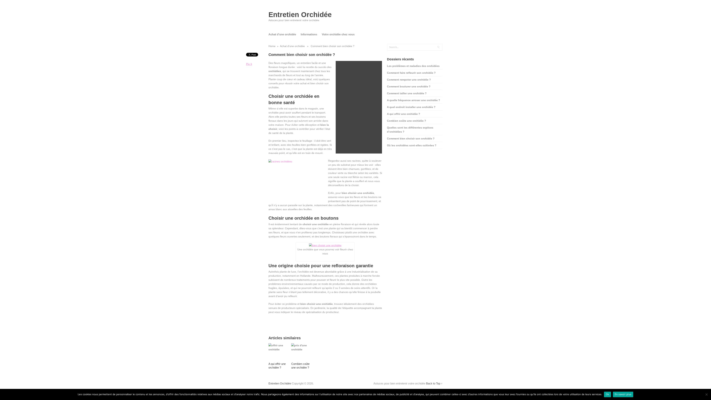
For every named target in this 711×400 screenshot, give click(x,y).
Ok (607, 394)
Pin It (249, 64)
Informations (309, 34)
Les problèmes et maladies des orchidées (413, 65)
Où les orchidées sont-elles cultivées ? (411, 145)
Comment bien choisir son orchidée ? (411, 138)
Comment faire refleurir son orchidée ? (411, 72)
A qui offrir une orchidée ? (403, 113)
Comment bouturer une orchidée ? (408, 86)
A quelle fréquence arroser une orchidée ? (413, 100)
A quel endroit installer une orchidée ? (411, 107)
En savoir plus (623, 394)
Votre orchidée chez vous (338, 34)
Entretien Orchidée (300, 15)
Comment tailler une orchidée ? (407, 93)
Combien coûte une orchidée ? (406, 120)
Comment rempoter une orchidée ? (409, 79)
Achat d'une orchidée (282, 34)
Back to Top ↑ (434, 383)
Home (272, 46)
